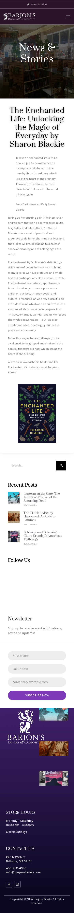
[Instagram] (17, 884)
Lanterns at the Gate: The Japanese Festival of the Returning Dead (41, 497)
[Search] (61, 465)
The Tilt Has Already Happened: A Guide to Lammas (39, 516)
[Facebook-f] (9, 884)
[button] (68, 16)
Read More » (30, 505)
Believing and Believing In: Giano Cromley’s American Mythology (42, 535)
